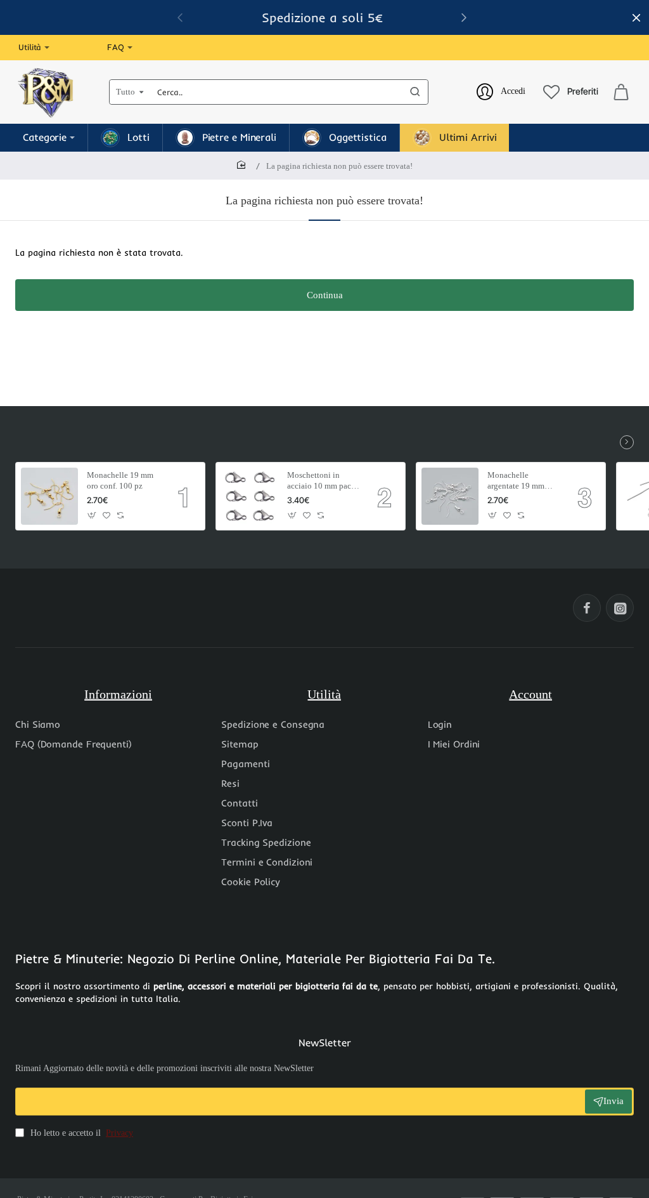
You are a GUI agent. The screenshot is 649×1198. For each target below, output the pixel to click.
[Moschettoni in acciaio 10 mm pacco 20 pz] (249, 496)
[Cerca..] (415, 92)
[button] (92, 515)
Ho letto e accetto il (80, 1133)
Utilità (324, 694)
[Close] (636, 17)
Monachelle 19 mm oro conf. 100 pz (120, 480)
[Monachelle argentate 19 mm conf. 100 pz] (450, 496)
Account (530, 694)
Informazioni (118, 694)
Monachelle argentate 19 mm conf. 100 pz (515, 481)
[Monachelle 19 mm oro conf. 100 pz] (49, 496)
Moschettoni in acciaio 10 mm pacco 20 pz (323, 481)
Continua (325, 295)
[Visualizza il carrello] (621, 92)
